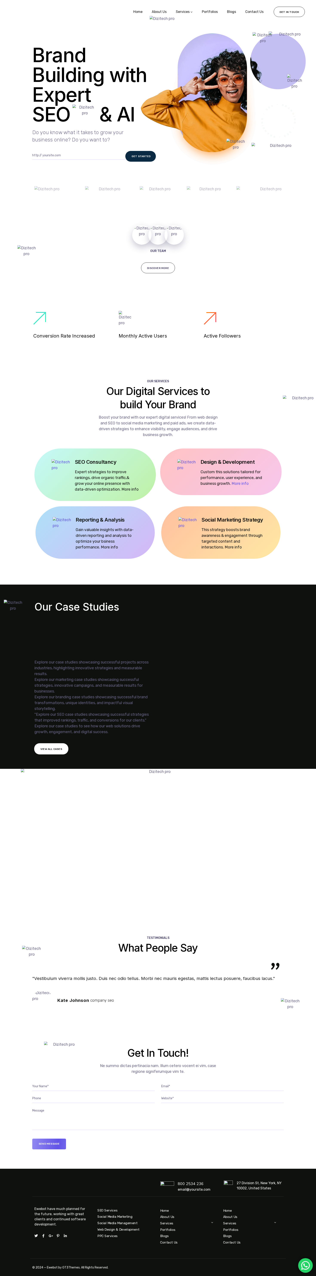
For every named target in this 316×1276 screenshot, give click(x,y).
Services (183, 12)
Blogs (231, 12)
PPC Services (107, 1236)
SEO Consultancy (95, 462)
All (37, 622)
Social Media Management (117, 1223)
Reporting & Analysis (100, 520)
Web (39, 652)
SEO (39, 645)
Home (138, 12)
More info (240, 483)
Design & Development (228, 462)
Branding (43, 637)
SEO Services (107, 1210)
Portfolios (210, 12)
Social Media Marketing (114, 1217)
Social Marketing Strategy (232, 520)
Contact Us (254, 12)
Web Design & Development (118, 1229)
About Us (159, 12)
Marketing (44, 630)
